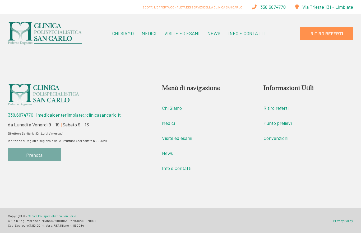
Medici (149, 33)
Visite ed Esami (182, 33)
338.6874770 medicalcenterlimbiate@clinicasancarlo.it (64, 115)
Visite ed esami (177, 138)
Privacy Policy (343, 220)
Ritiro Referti (327, 33)
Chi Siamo (123, 33)
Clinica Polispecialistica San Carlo (52, 216)
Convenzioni (275, 138)
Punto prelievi (277, 123)
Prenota (34, 155)
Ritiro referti (276, 108)
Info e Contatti (246, 33)
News (213, 33)
